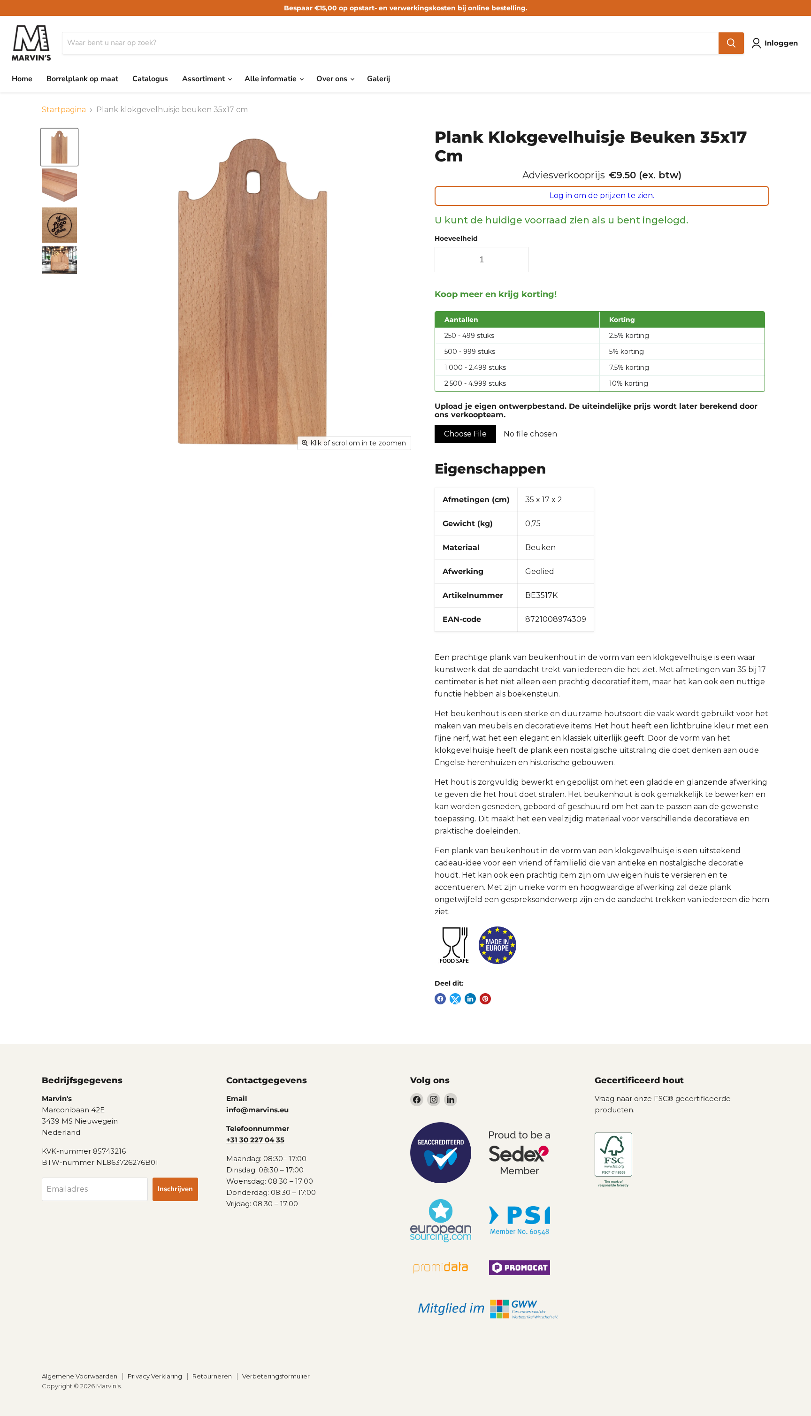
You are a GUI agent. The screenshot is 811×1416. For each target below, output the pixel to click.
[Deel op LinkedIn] (470, 998)
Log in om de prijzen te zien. (602, 195)
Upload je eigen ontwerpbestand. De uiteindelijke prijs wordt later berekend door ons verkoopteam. (596, 410)
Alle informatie (271, 79)
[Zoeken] (731, 43)
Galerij (378, 79)
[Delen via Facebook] (440, 998)
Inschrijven (175, 1189)
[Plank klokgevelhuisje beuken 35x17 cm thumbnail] (59, 147)
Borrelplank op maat (82, 79)
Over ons (332, 79)
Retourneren (212, 1376)
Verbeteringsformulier (276, 1376)
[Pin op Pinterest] (485, 998)
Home (22, 79)
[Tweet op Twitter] (455, 998)
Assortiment (204, 79)
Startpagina (64, 110)
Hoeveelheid (456, 238)
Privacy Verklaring (155, 1376)
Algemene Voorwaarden (79, 1376)
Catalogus (150, 79)
